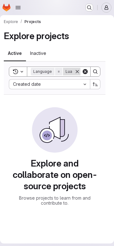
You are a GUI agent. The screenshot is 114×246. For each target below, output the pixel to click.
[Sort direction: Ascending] (95, 84)
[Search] (95, 72)
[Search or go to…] (89, 7)
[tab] (15, 53)
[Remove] (77, 71)
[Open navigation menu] (18, 8)
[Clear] (85, 71)
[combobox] (49, 84)
